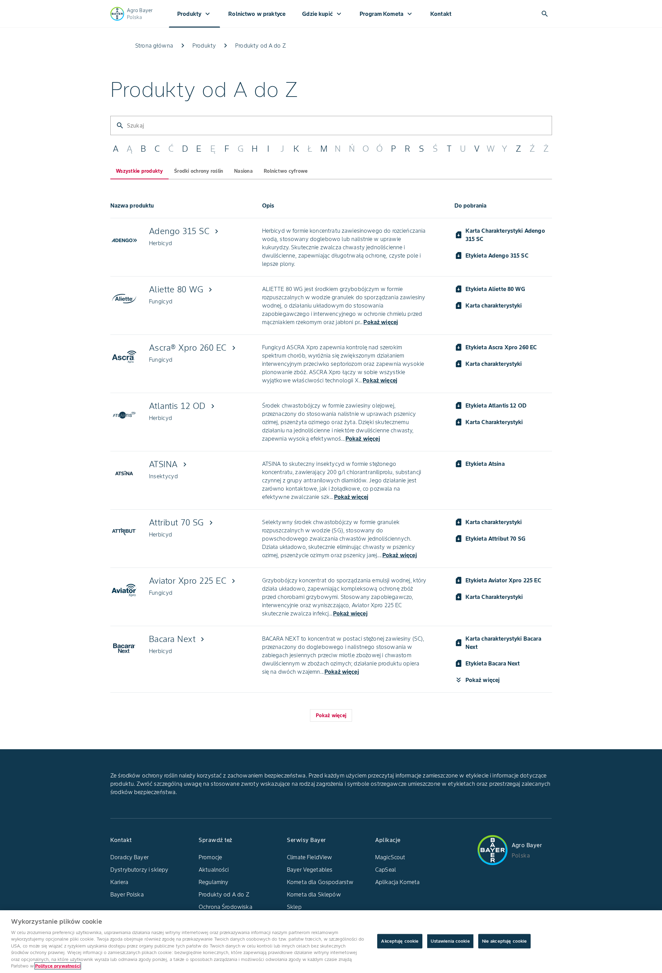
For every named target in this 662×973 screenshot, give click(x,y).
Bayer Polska (127, 894)
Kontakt (440, 13)
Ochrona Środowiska (225, 906)
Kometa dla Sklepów (314, 894)
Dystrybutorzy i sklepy (139, 869)
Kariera (119, 882)
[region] (331, 941)
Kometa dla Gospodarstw (320, 882)
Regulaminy (214, 882)
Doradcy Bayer (129, 857)
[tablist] (331, 149)
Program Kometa (387, 14)
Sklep (294, 906)
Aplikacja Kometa (397, 882)
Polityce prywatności (57, 966)
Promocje (210, 857)
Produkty (194, 14)
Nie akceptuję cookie (504, 941)
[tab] (139, 171)
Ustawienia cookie (450, 941)
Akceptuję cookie (400, 941)
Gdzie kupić (322, 14)
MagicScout (390, 857)
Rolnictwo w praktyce (256, 13)
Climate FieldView (309, 857)
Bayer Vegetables (309, 869)
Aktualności (214, 869)
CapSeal (385, 869)
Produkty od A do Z (224, 894)
